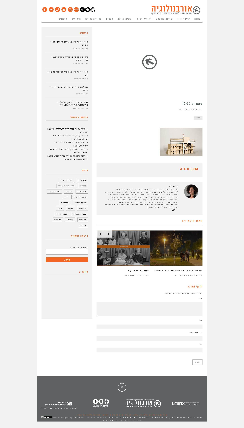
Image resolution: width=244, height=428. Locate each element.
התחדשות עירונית (66, 186)
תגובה (200, 298)
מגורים (69, 191)
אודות (197, 19)
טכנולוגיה (82, 191)
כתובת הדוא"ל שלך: (79, 247)
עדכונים (62, 19)
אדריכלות (82, 180)
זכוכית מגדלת (125, 19)
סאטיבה (81, 149)
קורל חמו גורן (196, 275)
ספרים (109, 19)
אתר (200, 344)
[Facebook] (45, 9)
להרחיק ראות (144, 19)
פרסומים (76, 19)
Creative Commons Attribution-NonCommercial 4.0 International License (155, 418)
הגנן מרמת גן (79, 155)
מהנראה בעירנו (93, 19)
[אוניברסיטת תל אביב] (87, 11)
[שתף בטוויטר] (102, 169)
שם (200, 321)
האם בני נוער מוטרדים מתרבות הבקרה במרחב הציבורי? (178, 270)
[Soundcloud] (51, 9)
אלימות (83, 186)
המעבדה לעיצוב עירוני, (152, 415)
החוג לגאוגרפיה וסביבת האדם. (119, 415)
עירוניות (65, 203)
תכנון (60, 208)
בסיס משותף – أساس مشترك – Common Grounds (72, 104)
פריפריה (83, 208)
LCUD (77, 418)
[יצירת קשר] (57, 9)
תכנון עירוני (61, 214)
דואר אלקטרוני (195, 332)
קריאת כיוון (183, 19)
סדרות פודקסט (164, 19)
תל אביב (83, 220)
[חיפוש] (70, 9)
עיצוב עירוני (81, 203)
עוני (66, 197)
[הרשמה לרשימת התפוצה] (64, 9)
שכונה (71, 208)
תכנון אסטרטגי (80, 214)
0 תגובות (198, 118)
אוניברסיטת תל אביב (89, 415)
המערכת (145, 275)
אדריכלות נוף (65, 180)
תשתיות (83, 225)
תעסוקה (70, 220)
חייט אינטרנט (110, 420)
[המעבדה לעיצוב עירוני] (76, 11)
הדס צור (198, 109)
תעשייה (57, 220)
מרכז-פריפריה (80, 197)
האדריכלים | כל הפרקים (138, 270)
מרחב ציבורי (54, 191)
